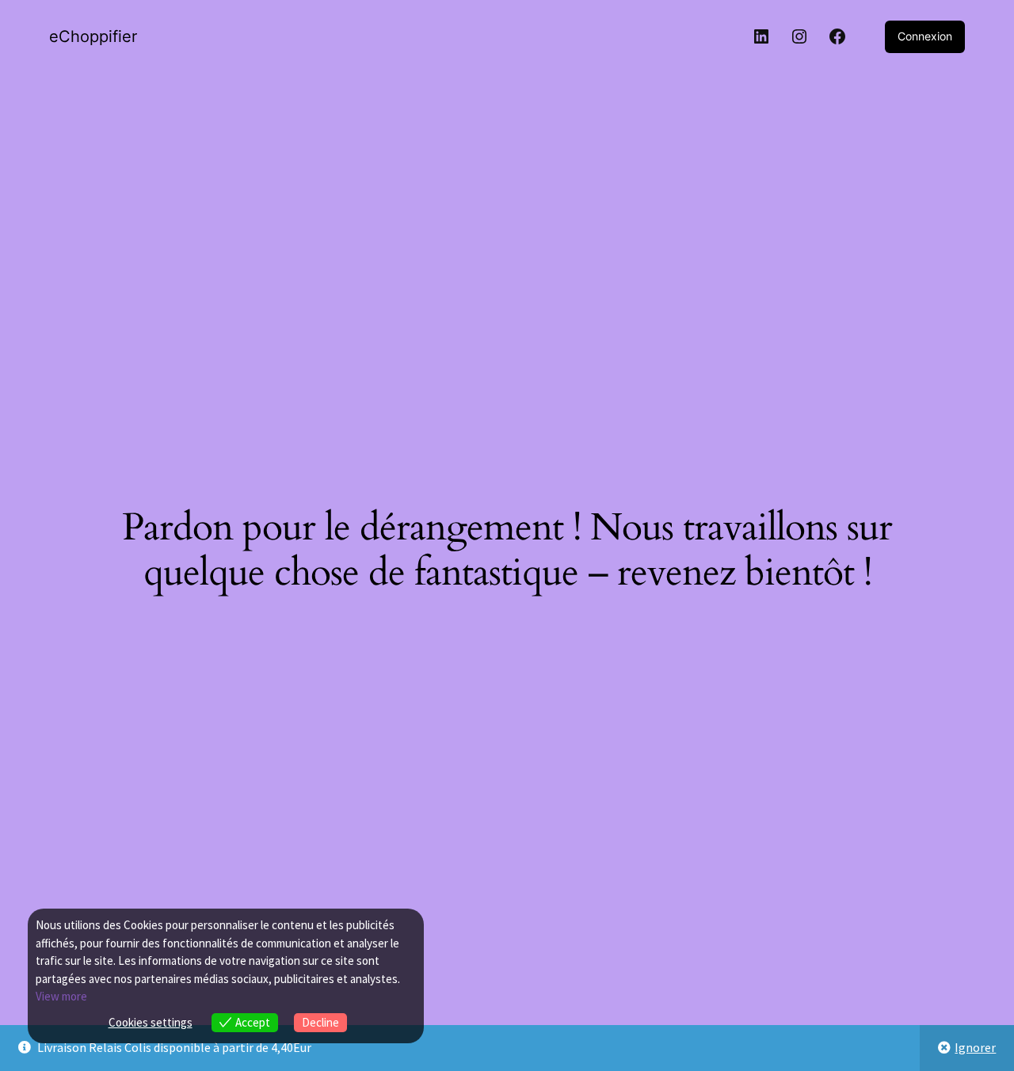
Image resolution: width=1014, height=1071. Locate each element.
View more (61, 996)
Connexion (925, 36)
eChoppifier (93, 36)
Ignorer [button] (975, 1047)
